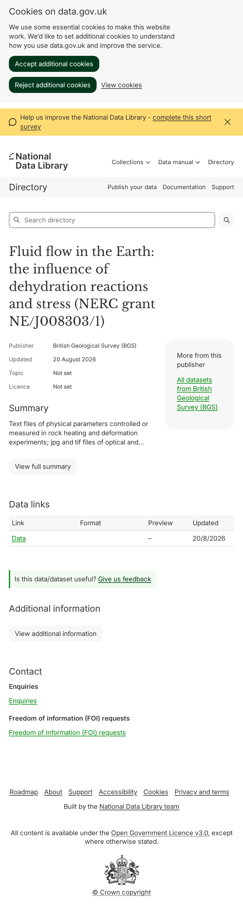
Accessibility (118, 792)
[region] (121, 530)
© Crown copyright (121, 892)
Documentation (184, 187)
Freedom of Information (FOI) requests (67, 732)
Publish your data (132, 187)
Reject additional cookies (53, 85)
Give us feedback (124, 579)
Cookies (155, 792)
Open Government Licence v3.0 (159, 833)
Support (223, 187)
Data (19, 538)
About (53, 792)
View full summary (43, 466)
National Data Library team (139, 806)
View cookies (121, 85)
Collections (127, 162)
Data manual (175, 162)
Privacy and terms (202, 792)
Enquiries (23, 701)
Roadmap (23, 792)
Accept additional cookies (54, 64)
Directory (221, 162)
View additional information (56, 633)
